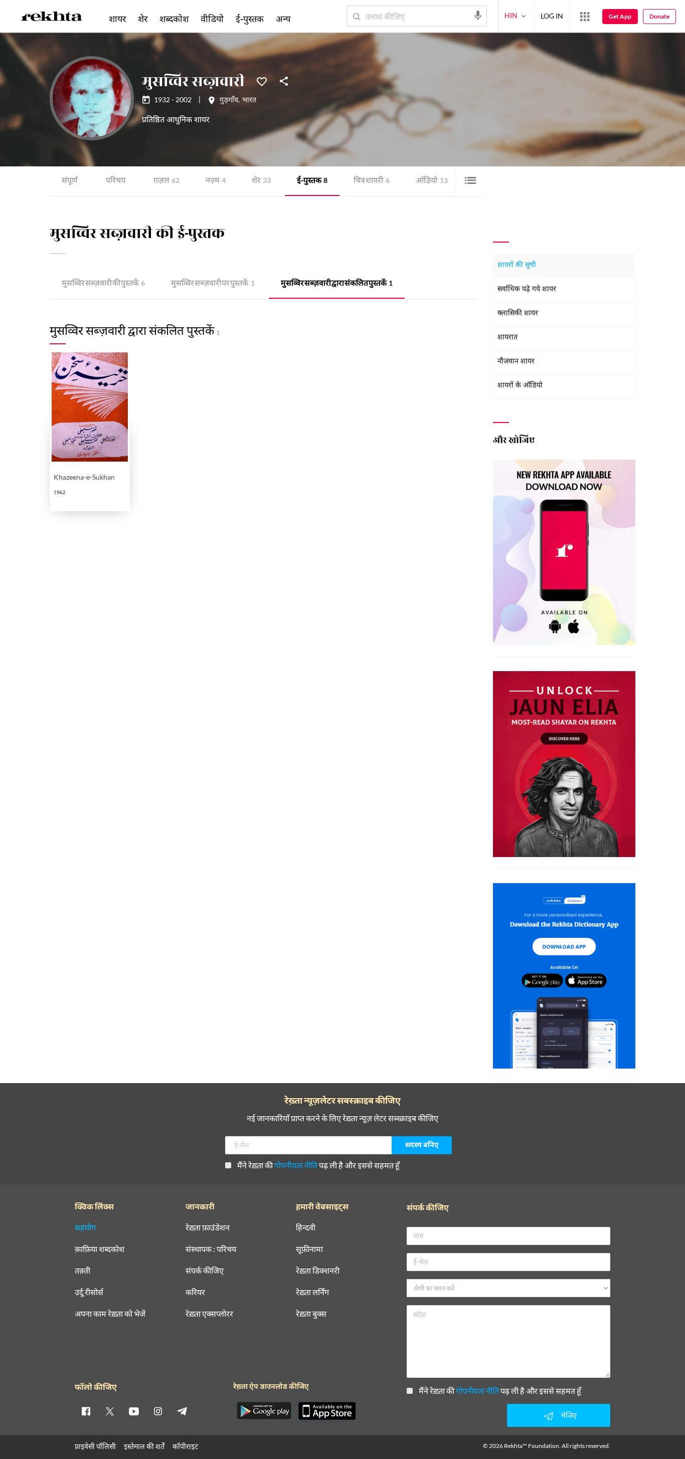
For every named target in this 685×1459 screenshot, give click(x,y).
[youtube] (134, 1411)
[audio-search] (478, 15)
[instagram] (158, 1411)
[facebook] (86, 1411)
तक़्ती (82, 1271)
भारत (249, 100)
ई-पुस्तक (312, 181)
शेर (261, 181)
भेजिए (569, 1415)
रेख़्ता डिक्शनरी (317, 1271)
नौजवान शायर (516, 361)
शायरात (507, 337)
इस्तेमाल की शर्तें (144, 1446)
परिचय (115, 181)
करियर (195, 1292)
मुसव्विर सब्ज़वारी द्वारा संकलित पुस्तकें (337, 284)
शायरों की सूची (516, 265)
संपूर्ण (70, 181)
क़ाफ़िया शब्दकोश (99, 1249)
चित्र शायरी (372, 181)
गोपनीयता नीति (295, 1165)
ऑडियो (432, 181)
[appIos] (327, 1411)
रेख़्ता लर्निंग (312, 1292)
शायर (117, 18)
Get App (620, 16)
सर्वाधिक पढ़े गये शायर (526, 289)
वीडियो (212, 18)
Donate (659, 16)
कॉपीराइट (185, 1446)
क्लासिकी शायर (517, 313)
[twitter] (110, 1411)
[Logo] (51, 18)
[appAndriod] (263, 1411)
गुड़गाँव (229, 100)
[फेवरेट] (262, 81)
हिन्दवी (305, 1227)
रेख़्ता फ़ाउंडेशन (208, 1227)
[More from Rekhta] (585, 16)
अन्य (283, 18)
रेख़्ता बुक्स (311, 1314)
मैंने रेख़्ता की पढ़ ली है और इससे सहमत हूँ (318, 1165)
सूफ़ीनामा (309, 1249)
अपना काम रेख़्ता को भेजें (110, 1314)
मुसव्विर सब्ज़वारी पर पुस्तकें (213, 284)
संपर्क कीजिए (205, 1271)
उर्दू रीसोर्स (89, 1292)
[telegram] (182, 1411)
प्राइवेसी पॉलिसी (95, 1446)
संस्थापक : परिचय (211, 1249)
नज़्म (216, 181)
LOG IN (552, 16)
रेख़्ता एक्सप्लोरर (209, 1314)
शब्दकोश (174, 18)
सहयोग (85, 1227)
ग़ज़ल (166, 181)
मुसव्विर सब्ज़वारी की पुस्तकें (103, 284)
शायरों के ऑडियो (520, 385)
